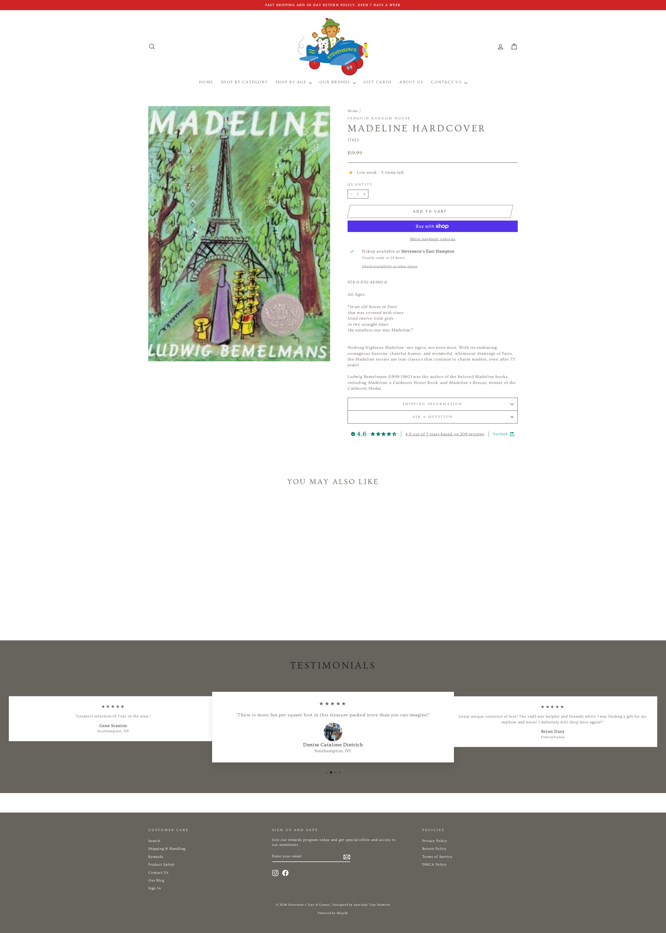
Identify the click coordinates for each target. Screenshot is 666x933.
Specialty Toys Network (372, 904)
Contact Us (447, 82)
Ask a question (432, 417)
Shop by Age (292, 82)
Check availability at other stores (390, 266)
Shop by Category (244, 82)
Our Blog (156, 880)
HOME (206, 82)
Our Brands (335, 82)
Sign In (154, 888)
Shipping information (433, 404)
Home (353, 111)
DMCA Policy (434, 865)
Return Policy (434, 849)
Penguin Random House (379, 118)
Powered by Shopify (333, 913)
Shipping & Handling (166, 849)
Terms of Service (437, 857)
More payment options (433, 239)
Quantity (360, 184)
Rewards (155, 857)
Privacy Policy (434, 841)
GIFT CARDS (377, 82)
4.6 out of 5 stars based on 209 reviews (444, 434)
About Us (411, 82)
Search (154, 841)
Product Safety (161, 865)
